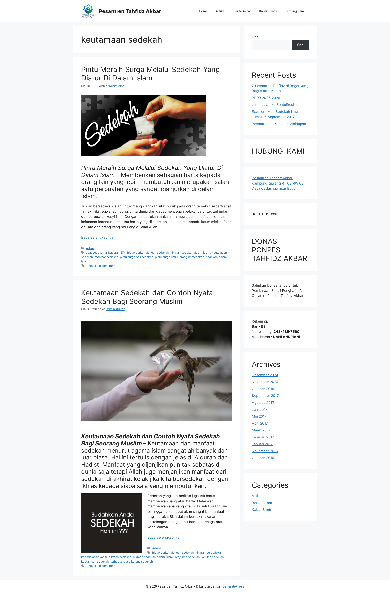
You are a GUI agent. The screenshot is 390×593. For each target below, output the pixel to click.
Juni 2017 (260, 409)
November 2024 (265, 382)
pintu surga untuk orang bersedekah (179, 257)
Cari (255, 37)
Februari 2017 (263, 437)
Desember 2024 (265, 375)
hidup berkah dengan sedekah (148, 252)
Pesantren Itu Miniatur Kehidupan (279, 124)
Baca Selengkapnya (97, 237)
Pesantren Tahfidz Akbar (130, 11)
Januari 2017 (262, 444)
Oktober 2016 (263, 458)
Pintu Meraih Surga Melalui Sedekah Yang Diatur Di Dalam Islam (150, 73)
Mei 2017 (259, 416)
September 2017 (265, 396)
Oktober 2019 (263, 389)
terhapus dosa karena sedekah (131, 561)
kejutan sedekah (213, 557)
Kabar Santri (268, 11)
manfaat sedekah (106, 257)
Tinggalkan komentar (100, 265)
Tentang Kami (295, 11)
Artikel (220, 11)
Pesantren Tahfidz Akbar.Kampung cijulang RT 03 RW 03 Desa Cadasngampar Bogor (278, 183)
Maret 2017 (261, 430)
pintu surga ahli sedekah (136, 257)
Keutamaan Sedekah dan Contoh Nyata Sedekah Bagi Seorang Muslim (147, 296)
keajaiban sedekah (187, 557)
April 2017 (260, 423)
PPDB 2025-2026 (266, 98)
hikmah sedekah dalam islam (190, 252)
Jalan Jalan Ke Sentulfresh (273, 105)
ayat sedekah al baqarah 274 (106, 252)
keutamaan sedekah (95, 561)
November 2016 (265, 451)
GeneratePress (233, 586)
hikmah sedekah (120, 557)
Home (203, 11)
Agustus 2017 (263, 403)
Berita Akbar (242, 11)
